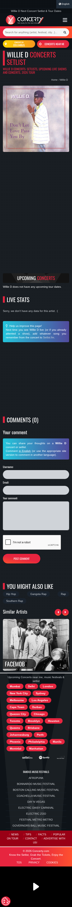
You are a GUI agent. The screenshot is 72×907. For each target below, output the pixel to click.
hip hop (11, 594)
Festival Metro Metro (36, 819)
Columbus (19, 44)
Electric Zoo (36, 813)
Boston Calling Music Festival (36, 789)
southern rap (14, 600)
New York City (19, 693)
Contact (31, 838)
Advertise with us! (49, 840)
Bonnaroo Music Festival (36, 783)
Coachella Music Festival (36, 795)
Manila (57, 741)
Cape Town (17, 707)
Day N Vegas (36, 801)
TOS (19, 862)
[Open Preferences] (6, 901)
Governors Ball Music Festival (36, 825)
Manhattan (36, 748)
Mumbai (15, 686)
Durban (37, 707)
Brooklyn (34, 720)
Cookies (52, 862)
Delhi (31, 686)
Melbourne (17, 700)
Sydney (41, 693)
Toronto (15, 720)
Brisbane (34, 727)
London (48, 686)
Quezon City (18, 714)
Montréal (15, 748)
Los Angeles (40, 700)
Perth (40, 734)
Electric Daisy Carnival (36, 807)
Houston (53, 720)
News (15, 834)
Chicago (39, 714)
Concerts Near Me (54, 44)
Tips (28, 834)
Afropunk (36, 777)
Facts (42, 834)
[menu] (65, 20)
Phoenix (15, 741)
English (65, 4)
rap (63, 594)
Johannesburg (19, 734)
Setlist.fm (48, 337)
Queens (15, 727)
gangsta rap (38, 594)
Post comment (22, 559)
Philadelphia (36, 741)
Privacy (34, 862)
